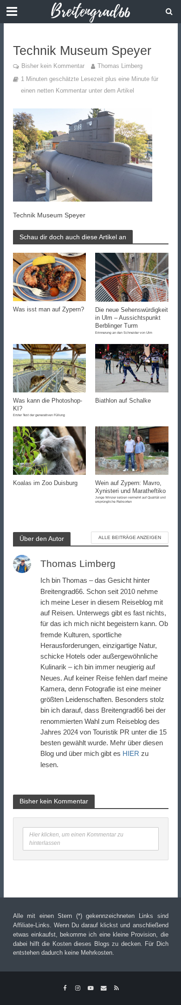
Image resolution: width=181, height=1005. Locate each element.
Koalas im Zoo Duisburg (45, 483)
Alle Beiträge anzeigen (129, 537)
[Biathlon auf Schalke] (131, 367)
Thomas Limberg (119, 66)
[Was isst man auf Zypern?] (49, 276)
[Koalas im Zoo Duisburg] (49, 450)
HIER (131, 753)
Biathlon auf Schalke (123, 401)
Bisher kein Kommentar (52, 66)
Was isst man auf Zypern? (48, 309)
